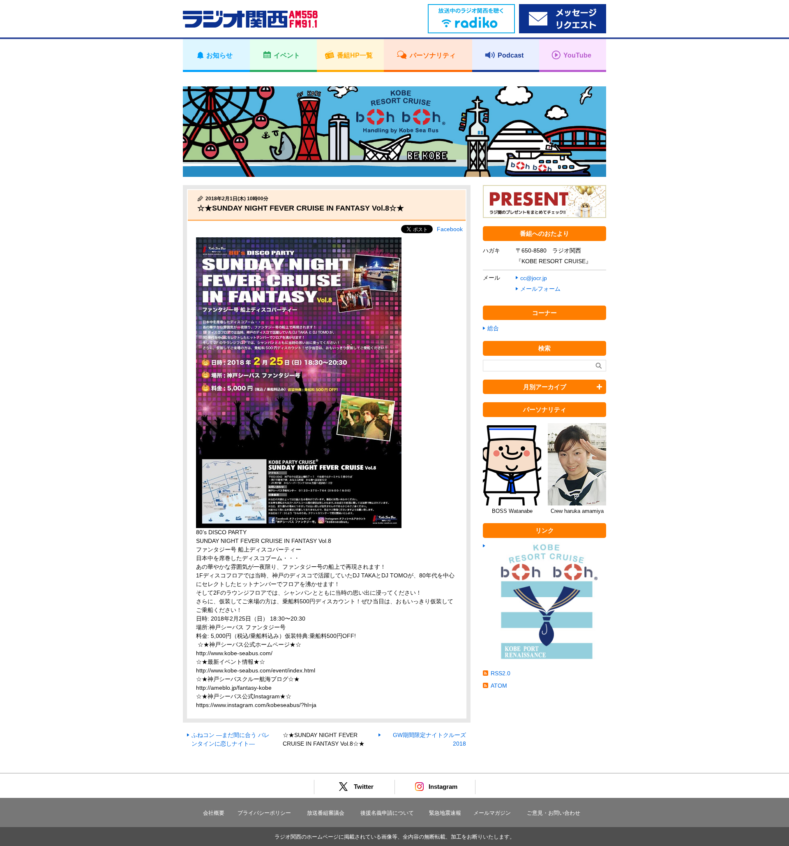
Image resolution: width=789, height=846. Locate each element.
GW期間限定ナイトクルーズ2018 (429, 739)
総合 (493, 328)
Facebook (450, 229)
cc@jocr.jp (533, 278)
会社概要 (213, 813)
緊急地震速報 (445, 813)
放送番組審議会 (325, 813)
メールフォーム (540, 288)
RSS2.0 (500, 673)
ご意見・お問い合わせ (553, 813)
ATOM (499, 685)
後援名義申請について (387, 813)
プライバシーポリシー (264, 813)
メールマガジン (492, 813)
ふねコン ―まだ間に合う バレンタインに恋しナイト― (230, 739)
